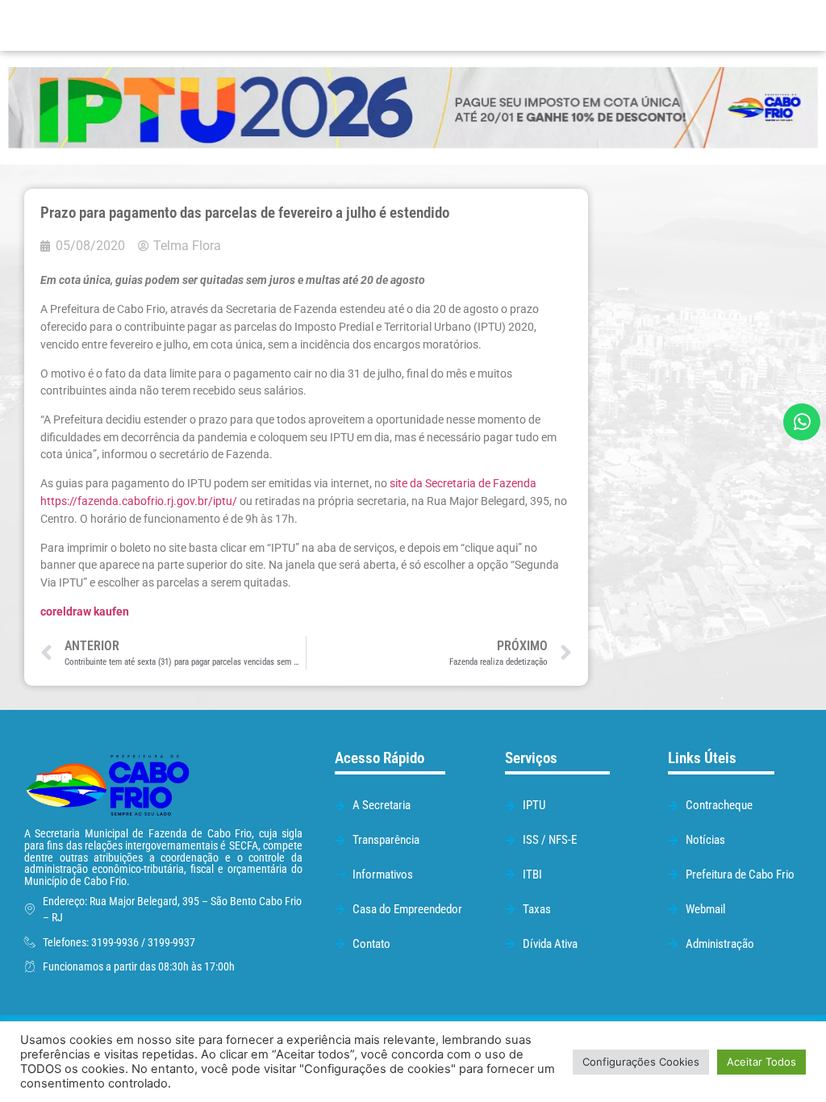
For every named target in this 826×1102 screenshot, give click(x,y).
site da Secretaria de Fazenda (463, 483)
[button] (525, 25)
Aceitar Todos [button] (761, 1061)
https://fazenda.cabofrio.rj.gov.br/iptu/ (138, 501)
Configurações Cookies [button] (640, 1061)
